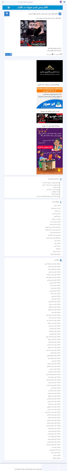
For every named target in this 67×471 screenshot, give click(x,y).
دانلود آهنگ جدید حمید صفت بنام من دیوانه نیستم (43, 14)
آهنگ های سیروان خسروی (53, 350)
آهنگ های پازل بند (54, 288)
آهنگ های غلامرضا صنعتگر (53, 380)
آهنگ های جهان (55, 296)
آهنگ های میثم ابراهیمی (53, 442)
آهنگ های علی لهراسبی (53, 372)
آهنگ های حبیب (55, 312)
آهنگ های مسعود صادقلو (53, 423)
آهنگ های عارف (55, 361)
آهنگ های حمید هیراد (54, 326)
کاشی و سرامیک (55, 219)
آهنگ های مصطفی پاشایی (52, 426)
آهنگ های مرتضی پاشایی (53, 420)
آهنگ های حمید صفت (54, 318)
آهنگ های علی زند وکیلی (53, 364)
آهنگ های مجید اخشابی (53, 393)
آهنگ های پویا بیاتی (54, 291)
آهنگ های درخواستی (54, 329)
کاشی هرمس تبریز (55, 222)
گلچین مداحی (56, 455)
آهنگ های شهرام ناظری (53, 358)
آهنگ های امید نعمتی (54, 272)
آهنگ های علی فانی (54, 369)
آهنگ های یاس (55, 447)
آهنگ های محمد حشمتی (53, 409)
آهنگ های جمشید (55, 293)
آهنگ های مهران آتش (53, 436)
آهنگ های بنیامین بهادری (53, 280)
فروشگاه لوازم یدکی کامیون (52, 238)
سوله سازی (56, 246)
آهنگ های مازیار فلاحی (53, 391)
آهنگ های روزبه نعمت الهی (52, 337)
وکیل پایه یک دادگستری (53, 235)
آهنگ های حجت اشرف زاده (52, 315)
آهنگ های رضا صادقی (54, 331)
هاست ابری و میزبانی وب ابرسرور (50, 111)
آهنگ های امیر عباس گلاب (52, 275)
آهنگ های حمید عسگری (53, 323)
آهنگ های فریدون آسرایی (53, 385)
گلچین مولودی (56, 458)
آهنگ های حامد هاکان (54, 307)
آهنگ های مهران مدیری (53, 439)
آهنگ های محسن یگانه (53, 404)
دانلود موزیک (9, 54)
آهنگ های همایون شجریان (52, 445)
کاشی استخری (56, 214)
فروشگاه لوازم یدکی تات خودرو (50, 126)
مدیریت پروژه (56, 251)
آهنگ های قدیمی (55, 388)
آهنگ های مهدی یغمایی (53, 434)
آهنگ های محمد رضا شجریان (52, 412)
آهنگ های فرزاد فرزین (53, 382)
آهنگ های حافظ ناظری (54, 302)
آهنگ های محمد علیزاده (53, 418)
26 (7, 15)
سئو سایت (56, 211)
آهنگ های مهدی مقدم (53, 431)
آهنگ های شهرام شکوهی (53, 355)
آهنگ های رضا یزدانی (54, 334)
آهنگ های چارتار (55, 299)
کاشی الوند (56, 243)
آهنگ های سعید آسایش (53, 345)
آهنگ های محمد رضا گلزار (53, 415)
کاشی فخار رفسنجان (54, 224)
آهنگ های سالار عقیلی (53, 342)
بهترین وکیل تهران (55, 254)
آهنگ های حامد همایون (53, 310)
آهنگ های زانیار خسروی (53, 339)
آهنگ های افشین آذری (53, 269)
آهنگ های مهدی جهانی (53, 428)
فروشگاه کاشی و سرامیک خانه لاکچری (48, 85)
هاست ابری (56, 205)
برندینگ (57, 249)
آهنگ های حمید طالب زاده (53, 320)
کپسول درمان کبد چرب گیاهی (52, 227)
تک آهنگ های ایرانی (54, 450)
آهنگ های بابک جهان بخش (52, 277)
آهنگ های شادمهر (55, 353)
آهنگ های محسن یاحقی (53, 401)
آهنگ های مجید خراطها (53, 396)
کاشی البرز (56, 241)
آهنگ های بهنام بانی (54, 283)
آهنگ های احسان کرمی (53, 266)
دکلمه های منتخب (55, 453)
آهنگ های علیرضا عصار (53, 377)
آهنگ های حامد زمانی (54, 304)
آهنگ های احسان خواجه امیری (52, 264)
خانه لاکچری (56, 216)
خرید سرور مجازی (55, 208)
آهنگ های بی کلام (54, 285)
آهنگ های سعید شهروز (53, 347)
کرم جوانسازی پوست (54, 232)
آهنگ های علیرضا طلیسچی (52, 374)
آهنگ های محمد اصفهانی (53, 407)
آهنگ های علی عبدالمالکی (53, 366)
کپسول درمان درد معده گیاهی (52, 230)
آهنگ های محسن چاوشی (53, 399)
